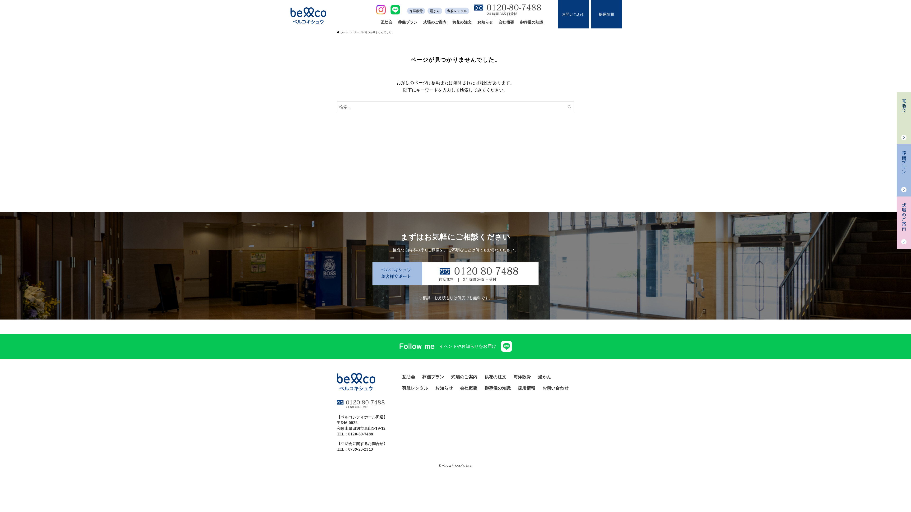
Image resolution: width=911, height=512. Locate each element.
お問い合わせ (573, 14)
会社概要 (469, 388)
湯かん (435, 11)
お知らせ (444, 388)
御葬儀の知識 (498, 388)
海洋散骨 (416, 11)
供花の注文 (496, 376)
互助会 (408, 376)
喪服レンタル (457, 11)
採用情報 (606, 14)
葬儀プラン (433, 376)
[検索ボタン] (569, 106)
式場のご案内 (464, 376)
